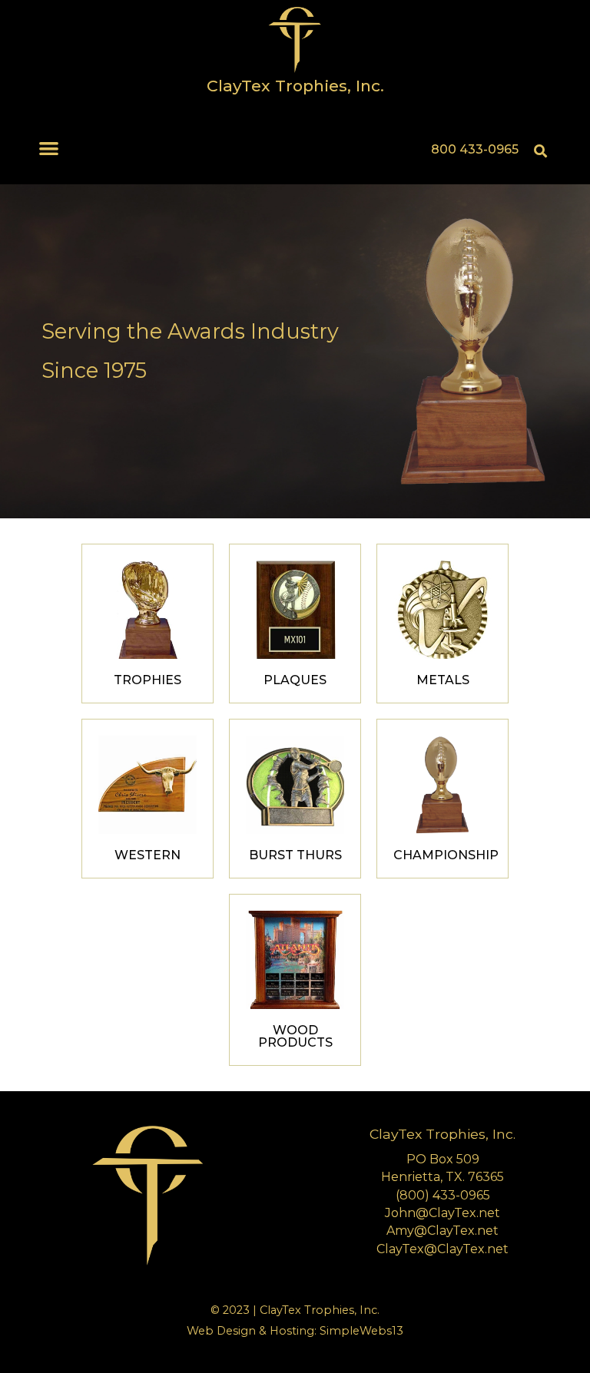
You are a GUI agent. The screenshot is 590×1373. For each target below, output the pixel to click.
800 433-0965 (475, 149)
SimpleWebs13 (361, 1331)
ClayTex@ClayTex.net (442, 1249)
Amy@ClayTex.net (442, 1230)
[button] (49, 148)
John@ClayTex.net (442, 1213)
